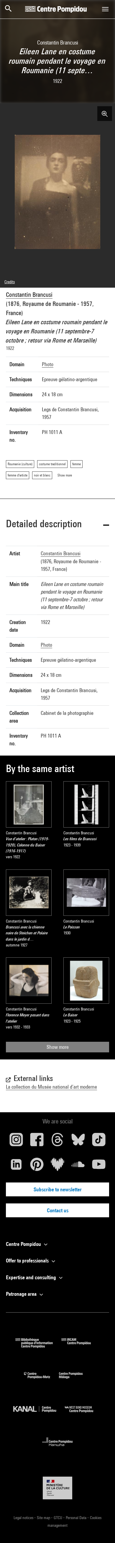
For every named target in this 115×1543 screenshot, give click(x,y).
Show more (58, 1047)
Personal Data (76, 1517)
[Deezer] (57, 1166)
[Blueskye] (78, 1142)
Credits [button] (9, 281)
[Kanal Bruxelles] (39, 1414)
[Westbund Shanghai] (83, 1414)
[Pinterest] (37, 1166)
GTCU (58, 1517)
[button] (57, 525)
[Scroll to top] (101, 1529)
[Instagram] (16, 1142)
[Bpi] (38, 1346)
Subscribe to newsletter (58, 1189)
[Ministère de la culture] (57, 1488)
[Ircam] (80, 1346)
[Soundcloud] (78, 1166)
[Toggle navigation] (105, 9)
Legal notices (24, 1517)
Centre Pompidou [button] (24, 1244)
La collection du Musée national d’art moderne (51, 1087)
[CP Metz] (41, 1380)
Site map (44, 1517)
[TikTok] (98, 1142)
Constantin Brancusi (29, 294)
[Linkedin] (16, 1166)
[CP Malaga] (75, 1380)
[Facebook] (37, 1142)
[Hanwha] (57, 1447)
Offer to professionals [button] (28, 1260)
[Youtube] (98, 1166)
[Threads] (57, 1142)
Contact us (57, 1210)
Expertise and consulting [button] (31, 1277)
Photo (47, 364)
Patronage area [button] (22, 1294)
